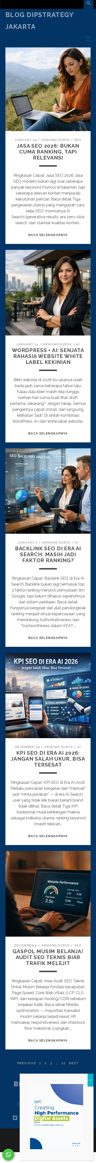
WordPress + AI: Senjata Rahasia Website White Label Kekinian (48, 356)
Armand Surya (55, 140)
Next (74, 1063)
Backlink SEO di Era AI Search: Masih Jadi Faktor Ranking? (48, 554)
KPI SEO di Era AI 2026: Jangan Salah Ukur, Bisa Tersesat (48, 759)
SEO (77, 140)
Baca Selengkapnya (48, 235)
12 (63, 1063)
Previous (26, 1063)
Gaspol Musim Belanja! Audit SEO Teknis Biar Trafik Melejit (48, 957)
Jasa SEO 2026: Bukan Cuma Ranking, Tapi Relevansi (48, 152)
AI (78, 344)
